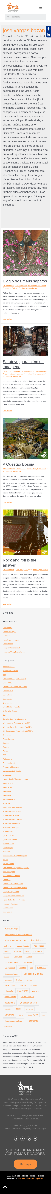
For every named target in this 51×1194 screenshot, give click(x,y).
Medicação (7, 787)
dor (31, 968)
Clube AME (7, 683)
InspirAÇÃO (22, 991)
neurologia (10, 1003)
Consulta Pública (11, 962)
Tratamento (32, 1021)
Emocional (41, 968)
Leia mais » (7, 319)
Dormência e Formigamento (14, 719)
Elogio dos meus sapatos (25, 281)
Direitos (22, 968)
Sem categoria (38, 374)
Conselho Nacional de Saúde (15, 687)
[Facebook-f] (16, 1139)
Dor (4, 715)
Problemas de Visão (11, 815)
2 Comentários (9, 469)
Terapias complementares (13, 896)
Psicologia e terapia (11, 828)
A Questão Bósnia (18, 464)
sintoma (29, 1009)
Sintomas (6, 880)
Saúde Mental (8, 864)
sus (43, 1015)
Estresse (8, 980)
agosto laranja (23, 946)
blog (4, 675)
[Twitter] (22, 1139)
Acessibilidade (21, 286)
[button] (40, 8)
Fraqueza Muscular (23, 374)
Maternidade (8, 783)
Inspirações (7, 775)
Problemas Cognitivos (12, 811)
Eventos (6, 743)
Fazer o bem (10, 985)
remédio (8, 1009)
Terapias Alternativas (13, 1021)
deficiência (27, 962)
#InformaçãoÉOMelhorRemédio (18, 934)
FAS (4, 755)
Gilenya (23, 985)
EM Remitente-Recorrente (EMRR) (17, 727)
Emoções (6, 288)
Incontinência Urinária (12, 771)
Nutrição (6, 636)
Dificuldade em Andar (37, 286)
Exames (6, 747)
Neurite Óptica (9, 799)
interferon (35, 991)
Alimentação (39, 946)
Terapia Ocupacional (11, 648)
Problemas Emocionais (12, 819)
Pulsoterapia (8, 832)
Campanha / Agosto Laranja (14, 679)
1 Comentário (8, 286)
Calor (27, 951)
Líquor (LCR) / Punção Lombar (15, 779)
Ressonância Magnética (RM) (15, 856)
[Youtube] (35, 1139)
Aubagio (17, 951)
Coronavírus (8, 691)
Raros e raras (8, 844)
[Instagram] (29, 1139)
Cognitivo (18, 957)
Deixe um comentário (11, 371)
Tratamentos (8, 908)
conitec (29, 957)
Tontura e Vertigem (10, 904)
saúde (18, 1009)
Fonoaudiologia (9, 632)
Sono (21, 1015)
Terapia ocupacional (11, 892)
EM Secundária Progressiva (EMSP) (18, 731)
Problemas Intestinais (12, 823)
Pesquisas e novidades (12, 807)
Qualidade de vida (28, 1003)
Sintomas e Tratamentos (13, 884)
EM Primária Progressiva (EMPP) (16, 723)
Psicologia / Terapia (11, 640)
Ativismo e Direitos (10, 671)
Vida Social (41, 469)
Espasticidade (8, 739)
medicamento (10, 997)
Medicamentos (27, 997)
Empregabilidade (11, 974)
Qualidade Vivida (10, 840)
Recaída (6, 852)
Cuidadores (7, 695)
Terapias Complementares (14, 652)
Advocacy (8, 946)
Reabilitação (8, 644)
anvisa (6, 951)
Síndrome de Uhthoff (11, 876)
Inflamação (8, 991)
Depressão (21, 469)
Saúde (5, 860)
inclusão (33, 985)
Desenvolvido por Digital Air (31, 1178)
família (29, 980)
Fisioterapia (7, 628)
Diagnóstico (31, 469)
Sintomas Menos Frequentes (15, 888)
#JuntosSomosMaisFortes (15, 940)
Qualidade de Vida (10, 835)
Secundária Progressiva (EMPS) (16, 868)
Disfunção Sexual (10, 711)
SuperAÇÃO (33, 1015)
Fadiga (14, 288)
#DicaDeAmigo (11, 929)
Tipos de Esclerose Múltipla (14, 900)
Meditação (7, 791)
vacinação (8, 1027)
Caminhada (37, 951)
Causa (6, 957)
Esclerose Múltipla (33, 974)
